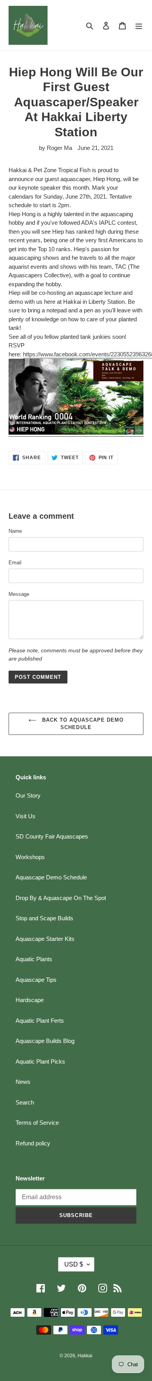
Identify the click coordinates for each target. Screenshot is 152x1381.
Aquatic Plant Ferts (40, 1020)
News (23, 1081)
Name (15, 531)
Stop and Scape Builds (44, 918)
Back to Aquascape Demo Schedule (82, 724)
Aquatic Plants (34, 959)
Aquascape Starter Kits (45, 938)
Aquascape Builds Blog (45, 1041)
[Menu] (139, 25)
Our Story (28, 795)
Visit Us (25, 816)
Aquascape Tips (36, 979)
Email (15, 562)
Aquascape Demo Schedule (51, 877)
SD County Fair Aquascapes (52, 836)
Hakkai (85, 1355)
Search (25, 1102)
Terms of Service (37, 1122)
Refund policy (33, 1143)
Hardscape (30, 1000)
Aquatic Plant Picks (40, 1061)
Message (19, 594)
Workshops (30, 857)
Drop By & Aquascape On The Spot (61, 898)
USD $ (73, 1264)
